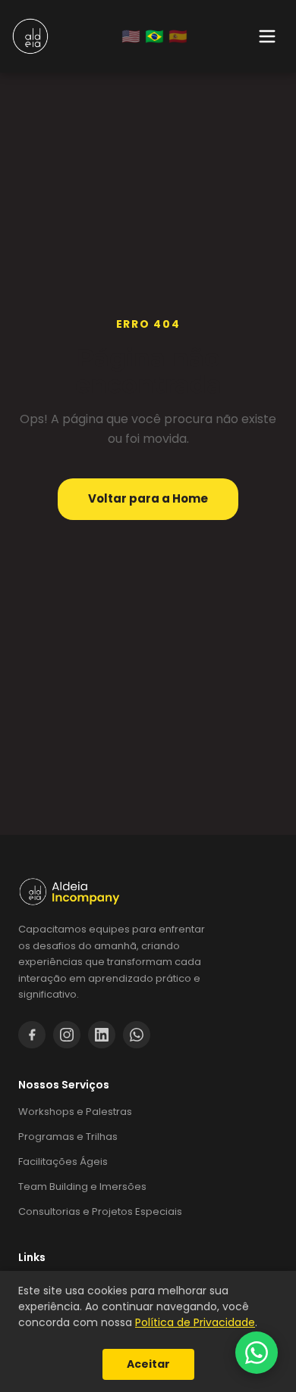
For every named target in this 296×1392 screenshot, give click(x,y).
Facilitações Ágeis (63, 1161)
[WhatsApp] (136, 1034)
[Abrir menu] (267, 36)
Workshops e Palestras (75, 1111)
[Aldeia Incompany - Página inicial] (30, 36)
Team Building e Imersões (82, 1186)
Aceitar (148, 1364)
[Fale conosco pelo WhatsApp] (256, 1352)
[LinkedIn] (101, 1034)
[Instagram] (66, 1034)
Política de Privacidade (195, 1322)
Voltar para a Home (148, 498)
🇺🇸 (130, 36)
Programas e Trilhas (68, 1136)
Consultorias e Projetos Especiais (100, 1211)
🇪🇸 (177, 36)
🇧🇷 (154, 36)
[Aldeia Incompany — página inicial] (148, 891)
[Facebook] (32, 1034)
